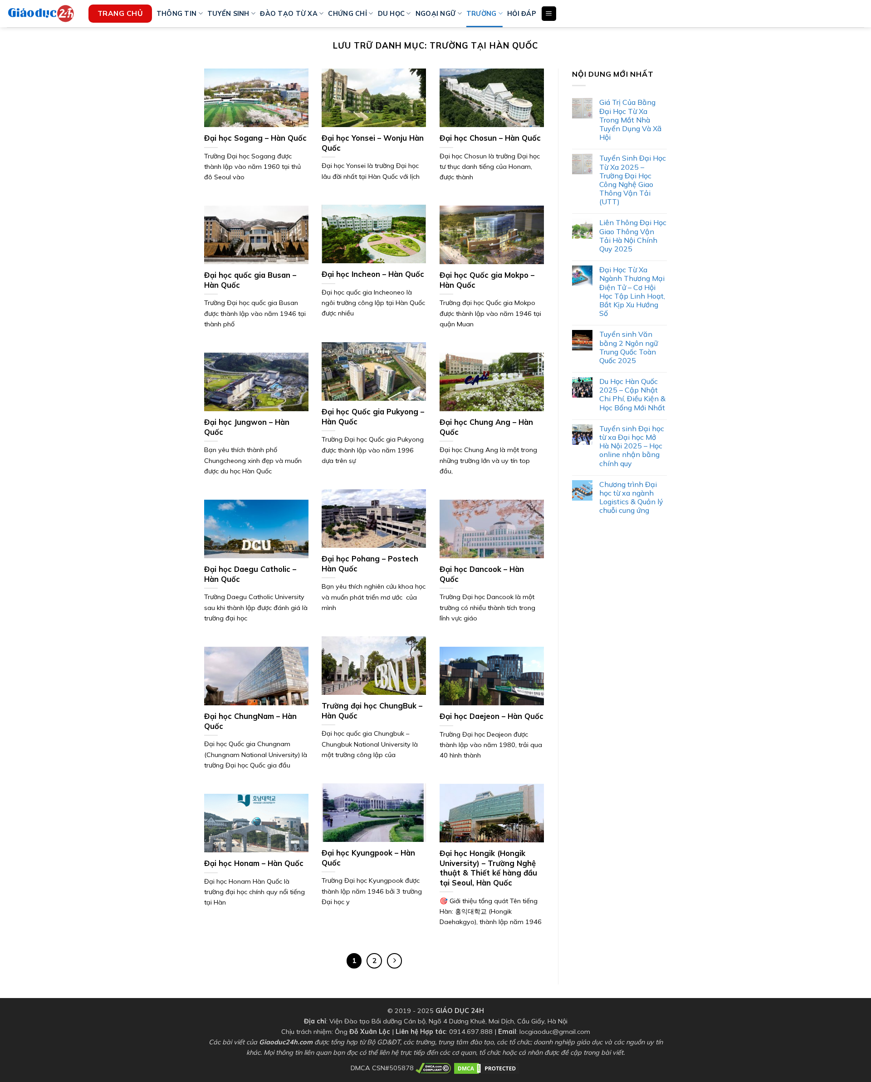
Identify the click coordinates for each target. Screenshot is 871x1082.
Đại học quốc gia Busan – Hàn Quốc (250, 280)
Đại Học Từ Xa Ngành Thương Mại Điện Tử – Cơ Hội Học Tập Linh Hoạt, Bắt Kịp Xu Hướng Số (632, 292)
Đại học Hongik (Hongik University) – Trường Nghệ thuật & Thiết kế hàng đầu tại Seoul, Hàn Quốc (488, 867)
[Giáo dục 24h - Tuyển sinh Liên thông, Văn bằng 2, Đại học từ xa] (41, 13)
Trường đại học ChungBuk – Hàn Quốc (372, 710)
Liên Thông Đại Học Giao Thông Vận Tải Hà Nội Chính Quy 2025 (632, 235)
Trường (481, 14)
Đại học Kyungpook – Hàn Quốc (368, 857)
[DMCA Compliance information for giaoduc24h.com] (433, 1067)
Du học (391, 14)
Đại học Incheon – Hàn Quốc (373, 274)
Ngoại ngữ (436, 14)
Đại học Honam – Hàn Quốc (253, 863)
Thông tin (177, 14)
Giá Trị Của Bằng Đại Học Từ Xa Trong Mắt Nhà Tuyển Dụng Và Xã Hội (630, 120)
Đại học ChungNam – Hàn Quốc (250, 721)
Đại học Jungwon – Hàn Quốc (246, 427)
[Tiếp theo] (394, 961)
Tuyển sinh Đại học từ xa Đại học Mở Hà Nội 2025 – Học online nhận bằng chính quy (631, 446)
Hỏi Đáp (521, 14)
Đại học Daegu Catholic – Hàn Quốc (250, 574)
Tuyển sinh (228, 14)
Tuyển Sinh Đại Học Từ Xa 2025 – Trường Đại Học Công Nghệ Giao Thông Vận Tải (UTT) (632, 180)
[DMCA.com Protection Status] (487, 1067)
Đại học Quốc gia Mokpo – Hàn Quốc (487, 280)
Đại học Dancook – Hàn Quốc (482, 574)
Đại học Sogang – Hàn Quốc (255, 138)
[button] (549, 13)
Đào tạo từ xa (289, 14)
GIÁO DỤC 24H (460, 1011)
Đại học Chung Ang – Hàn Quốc (486, 427)
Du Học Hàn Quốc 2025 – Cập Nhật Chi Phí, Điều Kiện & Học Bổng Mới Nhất (632, 394)
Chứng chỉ (347, 14)
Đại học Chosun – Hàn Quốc (490, 138)
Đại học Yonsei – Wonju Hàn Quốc (373, 142)
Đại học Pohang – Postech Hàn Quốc (370, 563)
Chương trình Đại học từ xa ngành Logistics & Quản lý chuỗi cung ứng (631, 497)
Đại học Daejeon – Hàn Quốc (491, 716)
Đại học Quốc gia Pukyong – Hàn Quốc (373, 416)
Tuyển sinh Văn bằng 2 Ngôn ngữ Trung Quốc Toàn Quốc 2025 (628, 347)
